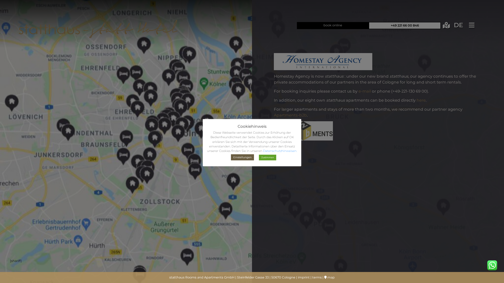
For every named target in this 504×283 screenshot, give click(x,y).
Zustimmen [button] (267, 157)
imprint (304, 277)
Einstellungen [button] (242, 157)
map (331, 277)
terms (317, 277)
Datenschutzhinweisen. (280, 151)
